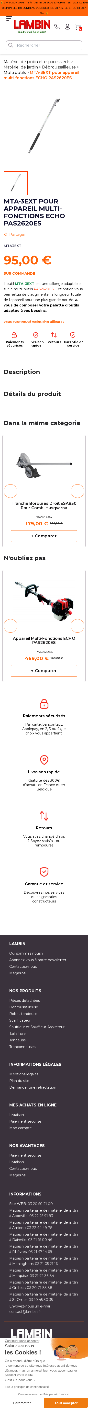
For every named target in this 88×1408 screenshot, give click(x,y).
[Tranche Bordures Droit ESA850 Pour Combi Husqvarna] (44, 464)
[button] (10, 491)
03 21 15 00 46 (40, 1240)
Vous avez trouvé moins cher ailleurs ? (34, 322)
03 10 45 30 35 (41, 1299)
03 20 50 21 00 (40, 1204)
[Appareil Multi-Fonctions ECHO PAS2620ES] (44, 599)
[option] (44, 491)
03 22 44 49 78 (40, 1228)
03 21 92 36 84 (42, 1275)
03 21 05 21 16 (46, 1264)
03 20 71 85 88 (39, 1287)
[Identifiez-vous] (67, 27)
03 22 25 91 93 (41, 1216)
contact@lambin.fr (25, 1311)
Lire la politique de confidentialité (27, 1387)
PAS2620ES (44, 289)
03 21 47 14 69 (40, 1252)
